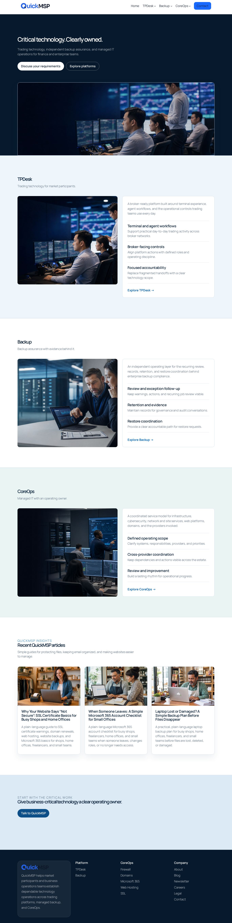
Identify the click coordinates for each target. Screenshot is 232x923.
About (178, 869)
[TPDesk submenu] (155, 6)
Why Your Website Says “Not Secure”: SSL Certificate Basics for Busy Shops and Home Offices (49, 715)
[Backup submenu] (171, 6)
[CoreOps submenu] (190, 6)
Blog (177, 875)
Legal (178, 893)
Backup (80, 875)
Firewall (126, 869)
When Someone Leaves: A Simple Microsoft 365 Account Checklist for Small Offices (115, 715)
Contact (180, 899)
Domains (127, 875)
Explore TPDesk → (141, 290)
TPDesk (80, 869)
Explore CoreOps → (142, 589)
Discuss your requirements (40, 66)
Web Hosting (129, 887)
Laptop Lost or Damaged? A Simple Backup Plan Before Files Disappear (177, 715)
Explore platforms (83, 66)
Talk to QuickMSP (33, 813)
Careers (179, 887)
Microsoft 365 (130, 881)
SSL (123, 893)
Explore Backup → (141, 440)
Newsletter (181, 881)
